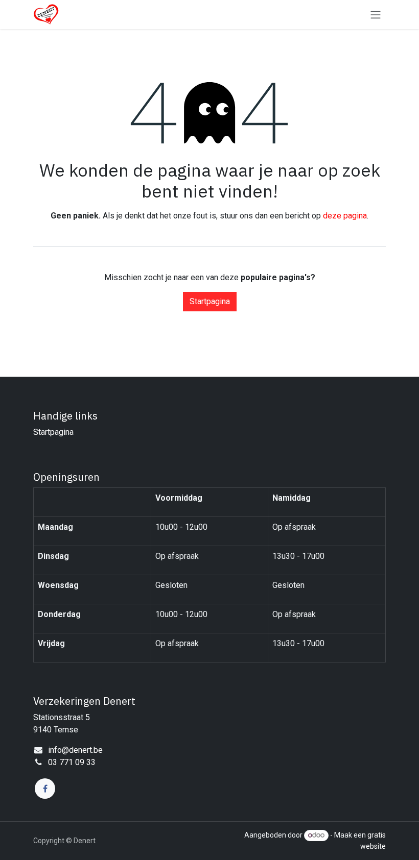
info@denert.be (75, 750)
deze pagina (345, 215)
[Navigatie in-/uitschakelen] (375, 14)
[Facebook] (45, 788)
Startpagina (210, 301)
